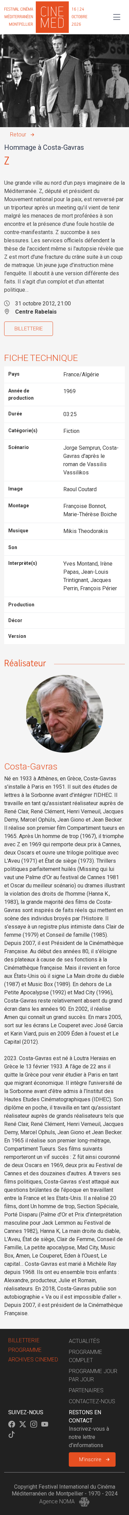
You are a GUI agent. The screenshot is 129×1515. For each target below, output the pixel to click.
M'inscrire (90, 1459)
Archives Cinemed (33, 1359)
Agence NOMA (57, 1501)
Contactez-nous (92, 1401)
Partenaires (86, 1390)
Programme (25, 1350)
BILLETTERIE (28, 329)
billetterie (24, 1340)
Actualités (84, 1341)
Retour (18, 134)
